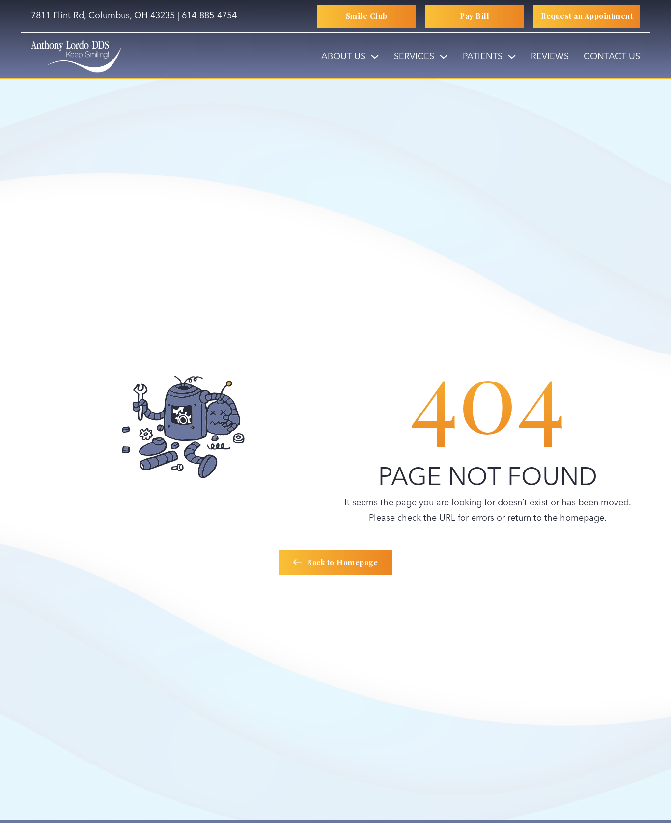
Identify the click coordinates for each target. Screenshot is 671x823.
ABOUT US (343, 56)
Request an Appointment (587, 16)
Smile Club (367, 16)
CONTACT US (612, 56)
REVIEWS (550, 56)
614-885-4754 (209, 15)
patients (483, 56)
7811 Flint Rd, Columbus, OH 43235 (103, 15)
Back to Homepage (342, 562)
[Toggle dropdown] (374, 56)
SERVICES (414, 56)
